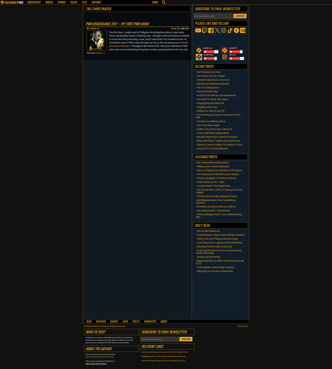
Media (73, 2)
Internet (96, 2)
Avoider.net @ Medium (150, 352)
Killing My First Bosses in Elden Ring (215, 271)
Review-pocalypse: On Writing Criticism (216, 178)
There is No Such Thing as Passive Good (217, 239)
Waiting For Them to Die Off (211, 111)
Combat (61, 2)
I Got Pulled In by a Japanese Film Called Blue (219, 242)
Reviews (101, 321)
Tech (84, 2)
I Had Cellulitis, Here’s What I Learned (215, 267)
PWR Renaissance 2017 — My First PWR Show (117, 24)
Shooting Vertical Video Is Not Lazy (214, 246)
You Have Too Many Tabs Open (212, 99)
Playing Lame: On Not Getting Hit (213, 166)
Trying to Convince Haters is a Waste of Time (219, 144)
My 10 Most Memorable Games (213, 162)
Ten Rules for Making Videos (211, 121)
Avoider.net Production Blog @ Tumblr (173, 352)
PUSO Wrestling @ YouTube (174, 361)
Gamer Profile (109, 357)
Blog (173, 29)
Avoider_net (153, 356)
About (163, 321)
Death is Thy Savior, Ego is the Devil (214, 129)
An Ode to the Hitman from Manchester (216, 95)
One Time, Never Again (208, 125)
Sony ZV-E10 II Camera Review (212, 148)
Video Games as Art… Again (210, 182)
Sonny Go (94, 29)
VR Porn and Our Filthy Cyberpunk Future (217, 196)
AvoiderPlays (173, 356)
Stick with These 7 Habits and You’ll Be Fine (218, 141)
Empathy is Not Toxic (207, 107)
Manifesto (150, 321)
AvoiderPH (163, 356)
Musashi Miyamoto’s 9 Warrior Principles (217, 137)
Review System (97, 357)
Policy (136, 321)
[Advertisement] (220, 294)
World (49, 2)
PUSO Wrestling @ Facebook (152, 361)
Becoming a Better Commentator (213, 210)
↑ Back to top (242, 326)
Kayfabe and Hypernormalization (213, 83)
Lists (125, 321)
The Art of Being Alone (208, 87)
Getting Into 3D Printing (208, 257)
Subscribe (240, 16)
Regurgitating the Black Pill (210, 103)
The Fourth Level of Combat (211, 76)
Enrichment (34, 2)
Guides (114, 321)
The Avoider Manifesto (208, 231)
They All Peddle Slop (207, 91)
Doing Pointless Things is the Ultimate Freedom (221, 235)
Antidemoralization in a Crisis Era (213, 80)
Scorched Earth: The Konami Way (213, 186)
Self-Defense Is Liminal (208, 72)
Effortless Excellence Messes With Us (216, 206)
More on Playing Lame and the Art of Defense (219, 170)
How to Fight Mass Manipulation (213, 133)
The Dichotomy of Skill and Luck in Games (218, 174)
